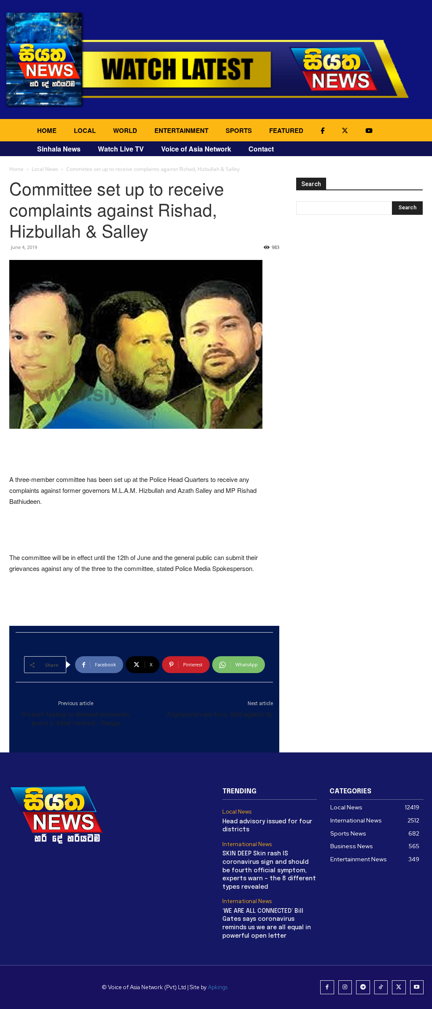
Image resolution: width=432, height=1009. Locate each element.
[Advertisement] (144, 452)
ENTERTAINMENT (181, 130)
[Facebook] (327, 987)
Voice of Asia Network (196, 149)
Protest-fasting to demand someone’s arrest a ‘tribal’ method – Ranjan (76, 719)
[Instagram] (345, 987)
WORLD (125, 130)
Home (16, 169)
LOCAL (85, 130)
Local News (45, 169)
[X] (399, 987)
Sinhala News (59, 149)
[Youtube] (417, 987)
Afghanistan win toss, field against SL (220, 714)
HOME (47, 130)
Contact (261, 149)
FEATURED (286, 130)
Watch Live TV (121, 149)
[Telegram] (363, 987)
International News (247, 844)
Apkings (217, 987)
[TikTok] (381, 987)
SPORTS (239, 130)
